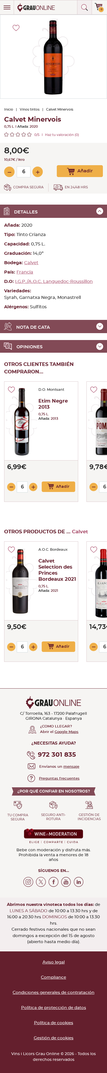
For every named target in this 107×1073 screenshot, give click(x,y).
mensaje (71, 767)
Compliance (53, 977)
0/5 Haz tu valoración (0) (56, 135)
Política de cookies (53, 1023)
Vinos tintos (30, 109)
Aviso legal (54, 962)
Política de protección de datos (53, 1008)
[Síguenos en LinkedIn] (79, 882)
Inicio (8, 109)
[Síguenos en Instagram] (28, 882)
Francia (24, 272)
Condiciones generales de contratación (53, 993)
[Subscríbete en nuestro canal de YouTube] (66, 882)
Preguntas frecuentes (59, 778)
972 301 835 (57, 755)
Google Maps (66, 732)
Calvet (31, 263)
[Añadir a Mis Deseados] (11, 390)
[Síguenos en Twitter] (41, 882)
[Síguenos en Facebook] (53, 882)
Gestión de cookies (54, 1038)
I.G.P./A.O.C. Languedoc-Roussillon (54, 281)
